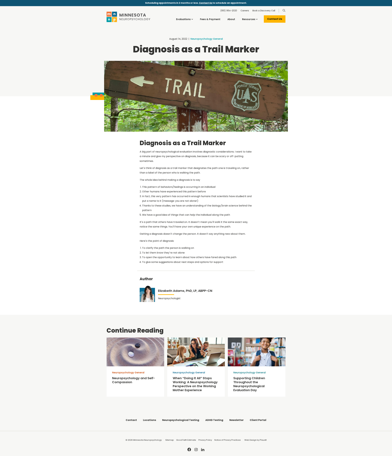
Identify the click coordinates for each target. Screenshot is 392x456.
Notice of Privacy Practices (227, 440)
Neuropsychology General (206, 39)
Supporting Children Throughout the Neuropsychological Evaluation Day (249, 384)
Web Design (250, 440)
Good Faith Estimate (186, 440)
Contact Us (206, 2)
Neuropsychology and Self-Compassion (133, 380)
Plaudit (263, 440)
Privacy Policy (205, 440)
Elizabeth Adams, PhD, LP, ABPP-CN (185, 291)
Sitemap (169, 440)
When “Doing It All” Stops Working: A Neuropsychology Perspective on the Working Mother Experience (195, 384)
